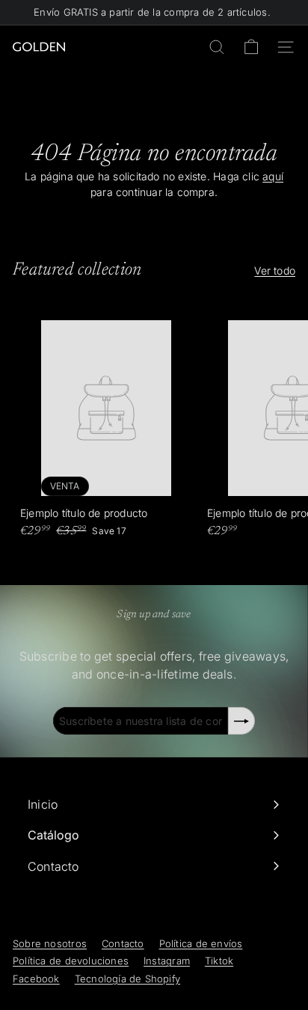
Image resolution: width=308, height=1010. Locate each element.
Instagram (167, 961)
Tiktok (219, 961)
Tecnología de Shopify (127, 979)
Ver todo (274, 270)
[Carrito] (251, 47)
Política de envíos (201, 943)
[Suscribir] (241, 721)
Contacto (123, 943)
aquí (272, 176)
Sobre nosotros (50, 943)
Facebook (36, 979)
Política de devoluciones (71, 961)
